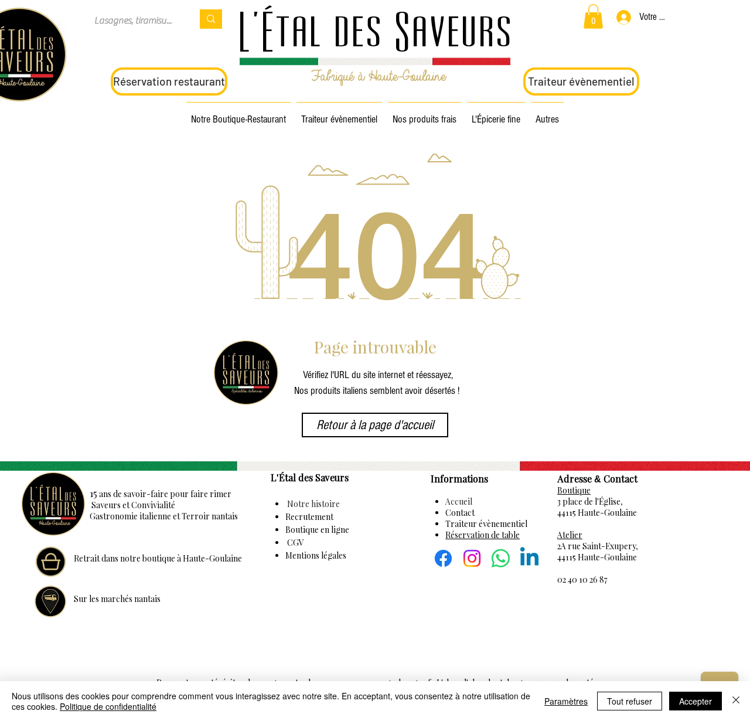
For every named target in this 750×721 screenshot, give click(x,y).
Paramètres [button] (566, 701)
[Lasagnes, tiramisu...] (211, 19)
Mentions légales (315, 555)
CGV (294, 542)
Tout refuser (629, 701)
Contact (460, 512)
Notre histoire (312, 503)
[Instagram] (472, 558)
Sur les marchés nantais (117, 598)
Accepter (695, 701)
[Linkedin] (529, 558)
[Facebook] (443, 558)
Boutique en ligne (317, 529)
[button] (593, 16)
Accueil (458, 501)
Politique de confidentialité (108, 706)
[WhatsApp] (500, 558)
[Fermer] (736, 701)
